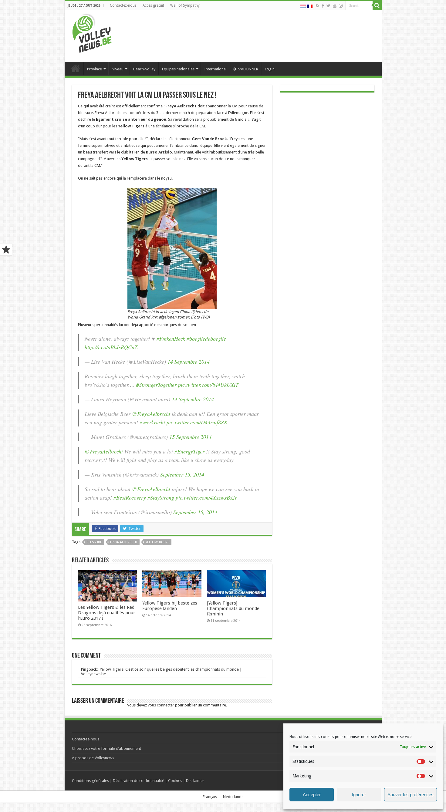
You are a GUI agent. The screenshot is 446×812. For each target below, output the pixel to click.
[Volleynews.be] (92, 32)
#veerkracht (152, 422)
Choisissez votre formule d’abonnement (106, 748)
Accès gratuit (153, 5)
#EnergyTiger (189, 451)
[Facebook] (323, 5)
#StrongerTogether (156, 384)
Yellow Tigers (157, 542)
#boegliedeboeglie (206, 338)
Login (270, 69)
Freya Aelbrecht (123, 542)
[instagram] (340, 5)
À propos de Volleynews (93, 758)
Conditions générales (90, 780)
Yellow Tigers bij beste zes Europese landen (169, 605)
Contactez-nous (123, 5)
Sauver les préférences (410, 794)
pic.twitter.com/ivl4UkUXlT (208, 384)
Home (75, 68)
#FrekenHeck (171, 338)
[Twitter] (328, 5)
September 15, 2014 (182, 474)
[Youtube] (334, 5)
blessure (94, 542)
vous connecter (161, 705)
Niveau (117, 69)
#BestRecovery (129, 497)
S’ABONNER (248, 69)
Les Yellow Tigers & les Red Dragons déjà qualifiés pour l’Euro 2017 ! (106, 613)
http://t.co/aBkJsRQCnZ (111, 347)
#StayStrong (160, 497)
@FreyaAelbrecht (151, 413)
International (215, 69)
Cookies (175, 780)
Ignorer (359, 794)
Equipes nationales (178, 69)
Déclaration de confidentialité (138, 780)
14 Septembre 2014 (188, 361)
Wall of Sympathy (185, 5)
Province (94, 69)
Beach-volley (144, 69)
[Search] (377, 5)
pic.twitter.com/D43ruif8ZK (197, 422)
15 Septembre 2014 (190, 436)
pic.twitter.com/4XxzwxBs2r (206, 497)
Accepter (312, 794)
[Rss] (317, 5)
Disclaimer (195, 780)
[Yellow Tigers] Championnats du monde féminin (233, 608)
